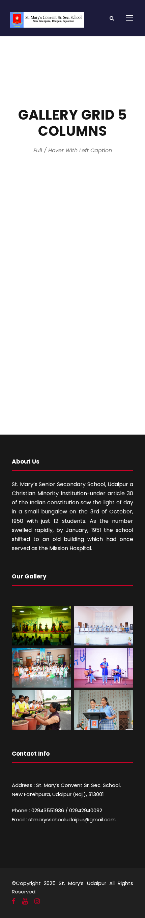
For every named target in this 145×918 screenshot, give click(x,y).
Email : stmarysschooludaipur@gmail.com (64, 819)
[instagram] (37, 901)
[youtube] (25, 901)
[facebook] (14, 901)
